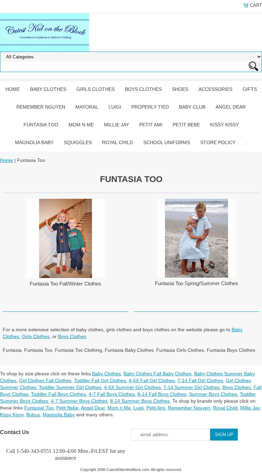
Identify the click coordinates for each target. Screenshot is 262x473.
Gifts (250, 89)
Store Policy (217, 142)
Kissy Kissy (224, 124)
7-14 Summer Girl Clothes (191, 387)
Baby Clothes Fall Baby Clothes (157, 373)
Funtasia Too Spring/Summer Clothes (196, 283)
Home (12, 89)
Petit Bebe (186, 124)
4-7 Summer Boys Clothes (79, 401)
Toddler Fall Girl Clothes (100, 380)
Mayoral (86, 107)
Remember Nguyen (40, 107)
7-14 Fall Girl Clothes (200, 380)
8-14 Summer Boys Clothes (140, 401)
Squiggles (78, 142)
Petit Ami (150, 124)
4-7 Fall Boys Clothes (112, 394)
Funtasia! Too (39, 408)
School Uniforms (166, 142)
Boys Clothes (143, 89)
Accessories (215, 89)
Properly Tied (150, 107)
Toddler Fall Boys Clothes (58, 394)
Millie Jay (116, 124)
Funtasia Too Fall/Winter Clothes (65, 284)
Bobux (33, 414)
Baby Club (192, 107)
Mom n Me (81, 124)
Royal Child (117, 142)
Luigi (114, 107)
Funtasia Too (41, 124)
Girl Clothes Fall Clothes (45, 380)
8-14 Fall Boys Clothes (161, 394)
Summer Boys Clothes (213, 394)
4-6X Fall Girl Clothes (152, 380)
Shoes (180, 89)
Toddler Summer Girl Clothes (70, 387)
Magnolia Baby (34, 142)
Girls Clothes (95, 89)
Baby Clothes (48, 89)
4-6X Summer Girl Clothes (132, 387)
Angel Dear (231, 107)
